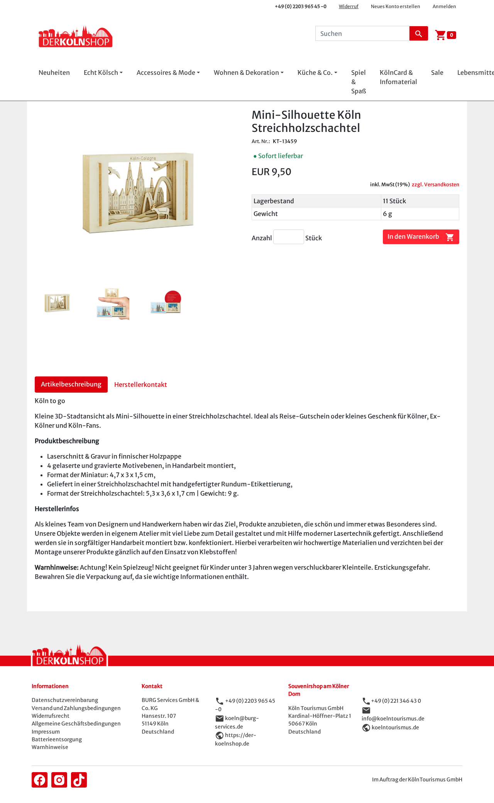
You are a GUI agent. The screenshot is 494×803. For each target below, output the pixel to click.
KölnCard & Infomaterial (398, 77)
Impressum (46, 732)
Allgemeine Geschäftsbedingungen (76, 723)
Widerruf (349, 6)
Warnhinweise (50, 747)
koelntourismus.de (395, 727)
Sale (437, 72)
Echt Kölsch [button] (101, 72)
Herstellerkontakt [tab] (140, 384)
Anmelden (444, 6)
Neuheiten (54, 72)
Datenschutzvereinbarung (65, 700)
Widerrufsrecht (50, 716)
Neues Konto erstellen (395, 6)
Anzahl (262, 238)
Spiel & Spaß (358, 82)
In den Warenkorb (421, 237)
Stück (313, 238)
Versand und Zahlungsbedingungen (76, 708)
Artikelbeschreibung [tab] (71, 384)
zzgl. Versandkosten (435, 184)
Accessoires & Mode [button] (166, 72)
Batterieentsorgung (57, 739)
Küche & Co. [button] (315, 72)
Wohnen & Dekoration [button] (246, 72)
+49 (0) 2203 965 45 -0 (301, 6)
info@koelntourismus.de (393, 718)
